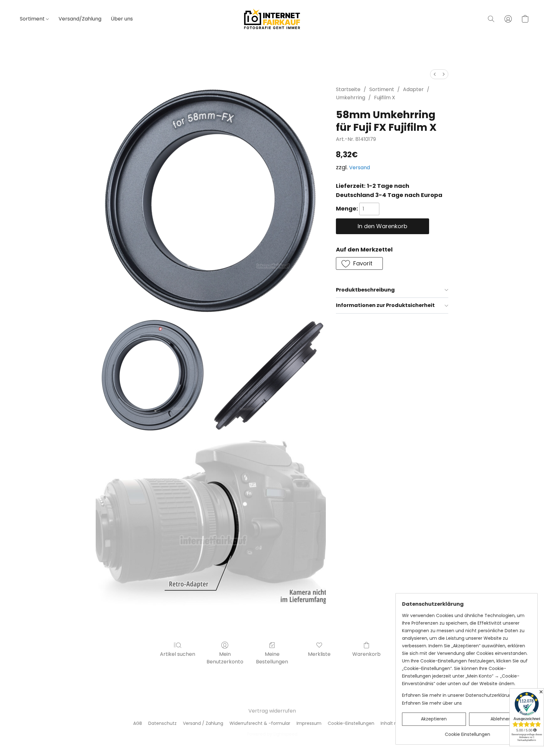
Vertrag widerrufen (272, 710)
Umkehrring (350, 97)
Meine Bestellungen (272, 657)
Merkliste (319, 654)
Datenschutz (162, 723)
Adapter (413, 89)
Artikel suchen (177, 654)
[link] (467, 732)
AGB (137, 723)
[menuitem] (434, 74)
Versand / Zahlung (203, 723)
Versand (359, 167)
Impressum (309, 723)
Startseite (348, 89)
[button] (272, 19)
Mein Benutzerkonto (225, 657)
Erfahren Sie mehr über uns (432, 703)
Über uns (122, 18)
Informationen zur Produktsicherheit (385, 305)
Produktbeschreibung (365, 289)
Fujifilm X (384, 97)
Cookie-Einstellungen (351, 723)
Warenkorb (366, 654)
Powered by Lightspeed (272, 734)
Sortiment (33, 18)
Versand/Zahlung (80, 18)
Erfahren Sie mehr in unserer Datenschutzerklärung (458, 695)
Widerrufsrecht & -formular (260, 723)
